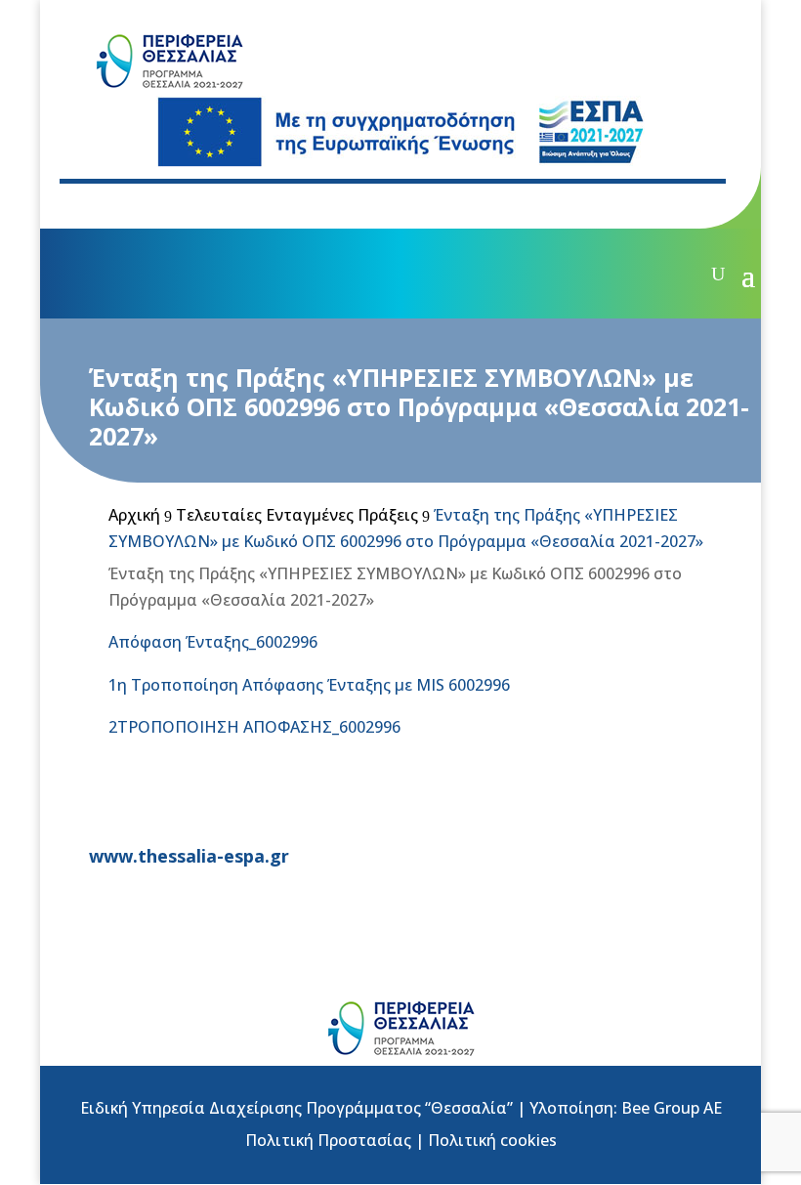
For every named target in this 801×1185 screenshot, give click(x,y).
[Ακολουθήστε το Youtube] (173, 205)
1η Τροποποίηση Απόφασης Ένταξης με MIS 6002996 (309, 685)
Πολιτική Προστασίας (328, 1140)
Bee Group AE (671, 1108)
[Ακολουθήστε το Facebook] (94, 205)
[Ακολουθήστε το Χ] (133, 205)
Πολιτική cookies (492, 1140)
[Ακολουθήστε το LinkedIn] (212, 205)
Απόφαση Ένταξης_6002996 (212, 642)
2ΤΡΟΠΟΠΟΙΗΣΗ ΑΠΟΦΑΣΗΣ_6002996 (254, 727)
